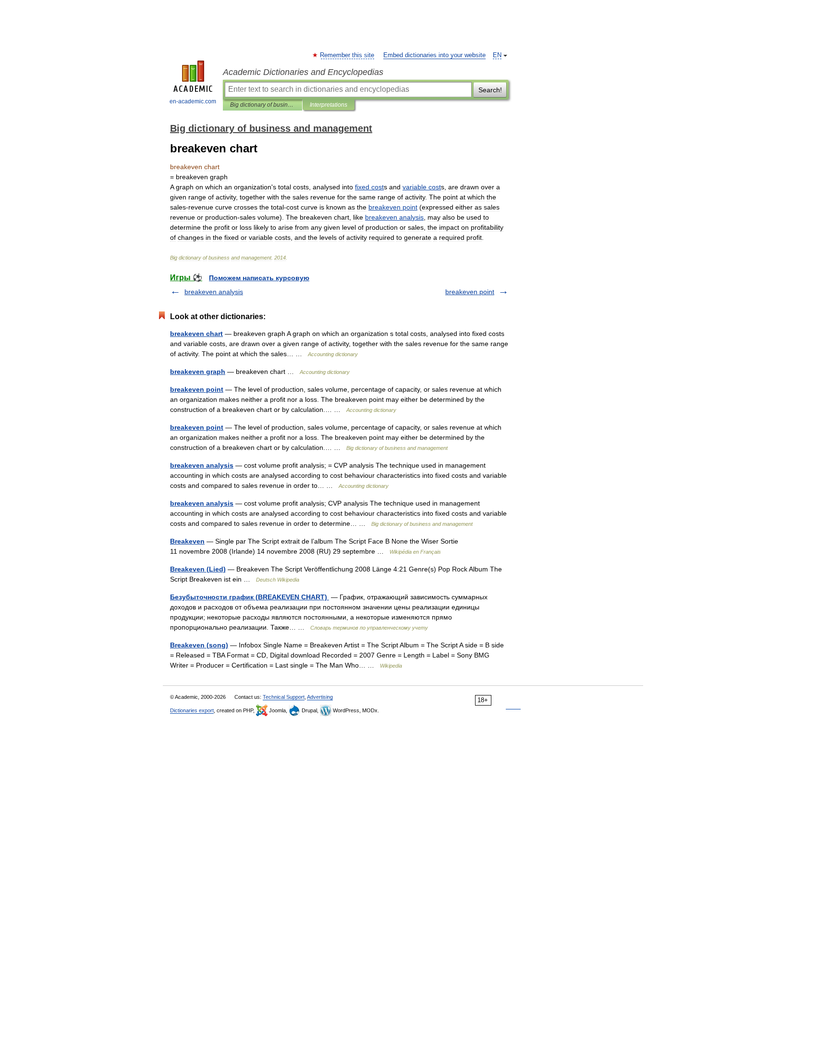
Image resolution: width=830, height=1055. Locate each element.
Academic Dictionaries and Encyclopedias (303, 72)
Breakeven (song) (199, 645)
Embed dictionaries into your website (434, 55)
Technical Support (284, 697)
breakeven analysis (213, 292)
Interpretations (328, 104)
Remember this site (347, 55)
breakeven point (469, 292)
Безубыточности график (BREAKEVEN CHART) (249, 597)
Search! (490, 90)
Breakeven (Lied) (198, 569)
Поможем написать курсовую (259, 278)
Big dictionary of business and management (262, 104)
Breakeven (187, 541)
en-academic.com (193, 101)
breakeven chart (196, 333)
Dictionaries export (192, 710)
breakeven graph (197, 371)
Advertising (320, 697)
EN (497, 55)
